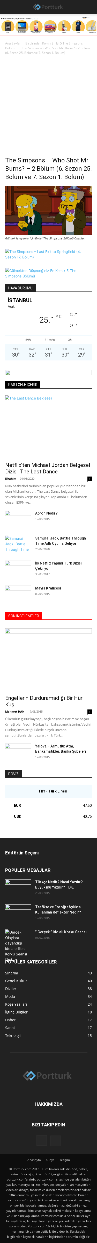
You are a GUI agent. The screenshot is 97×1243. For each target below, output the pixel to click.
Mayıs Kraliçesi (48, 588)
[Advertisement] (48, 107)
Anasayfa (34, 1160)
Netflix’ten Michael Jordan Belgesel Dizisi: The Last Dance (47, 468)
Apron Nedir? (46, 513)
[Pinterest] (55, 1141)
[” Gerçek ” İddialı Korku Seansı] (18, 945)
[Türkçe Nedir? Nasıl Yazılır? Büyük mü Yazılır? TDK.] (18, 888)
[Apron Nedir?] (18, 520)
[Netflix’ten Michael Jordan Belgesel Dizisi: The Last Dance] (48, 427)
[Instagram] (41, 1140)
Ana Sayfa (12, 43)
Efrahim (10, 478)
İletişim (64, 1160)
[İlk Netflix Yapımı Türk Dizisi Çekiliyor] (18, 570)
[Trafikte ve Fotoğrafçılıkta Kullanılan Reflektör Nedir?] (18, 913)
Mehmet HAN (15, 711)
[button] (8, 7)
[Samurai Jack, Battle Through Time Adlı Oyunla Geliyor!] (18, 545)
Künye (50, 1160)
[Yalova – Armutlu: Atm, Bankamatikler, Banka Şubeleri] (18, 753)
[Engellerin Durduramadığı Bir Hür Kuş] (48, 660)
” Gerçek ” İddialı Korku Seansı (61, 932)
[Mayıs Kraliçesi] (18, 595)
